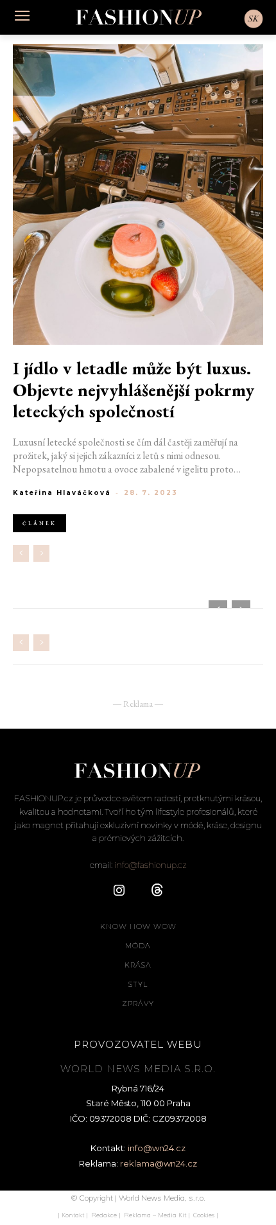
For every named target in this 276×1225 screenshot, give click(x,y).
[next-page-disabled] (41, 553)
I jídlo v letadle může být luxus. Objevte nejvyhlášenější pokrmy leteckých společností (133, 390)
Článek (39, 523)
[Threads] (157, 891)
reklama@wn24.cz (158, 1163)
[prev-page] (21, 553)
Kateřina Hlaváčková (62, 493)
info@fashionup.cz (150, 865)
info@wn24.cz (156, 1148)
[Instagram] (119, 891)
